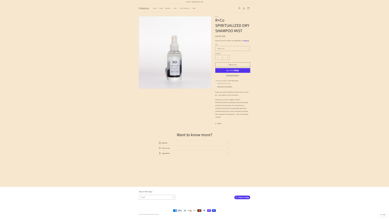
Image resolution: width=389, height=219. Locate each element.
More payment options (233, 75)
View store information (224, 86)
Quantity (217, 53)
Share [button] (219, 123)
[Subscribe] (173, 197)
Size (216, 44)
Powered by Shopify (153, 214)
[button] (168, 8)
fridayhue (145, 214)
